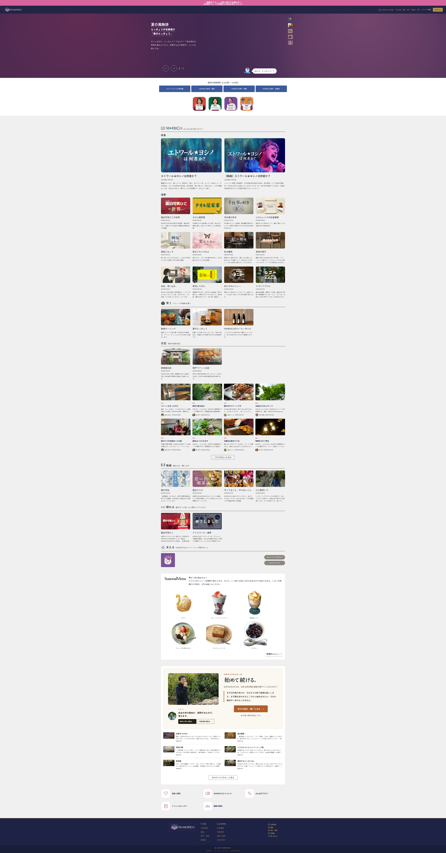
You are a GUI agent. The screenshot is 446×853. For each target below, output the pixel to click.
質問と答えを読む (187, 721)
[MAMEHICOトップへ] (13, 10)
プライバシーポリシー (221, 851)
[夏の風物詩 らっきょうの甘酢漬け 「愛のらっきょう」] (243, 40)
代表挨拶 (220, 832)
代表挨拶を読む (206, 721)
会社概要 (220, 828)
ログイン (438, 10)
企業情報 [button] (222, 824)
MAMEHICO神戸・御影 (239, 89)
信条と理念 (221, 836)
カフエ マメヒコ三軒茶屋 (174, 89)
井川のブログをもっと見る (223, 777)
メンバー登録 (426, 9)
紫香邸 (413, 10)
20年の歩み (221, 840)
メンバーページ (274, 563)
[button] (290, 19)
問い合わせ (273, 836)
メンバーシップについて (274, 557)
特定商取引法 (235, 851)
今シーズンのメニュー (198, 577)
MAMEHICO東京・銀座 (207, 89)
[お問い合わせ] (418, 10)
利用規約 (209, 851)
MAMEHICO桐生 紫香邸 (271, 89)
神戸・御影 (205, 836)
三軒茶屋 (398, 10)
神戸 (408, 10)
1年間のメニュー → (274, 654)
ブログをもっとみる (223, 457)
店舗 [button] (204, 824)
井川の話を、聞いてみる (251, 708)
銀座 (404, 10)
